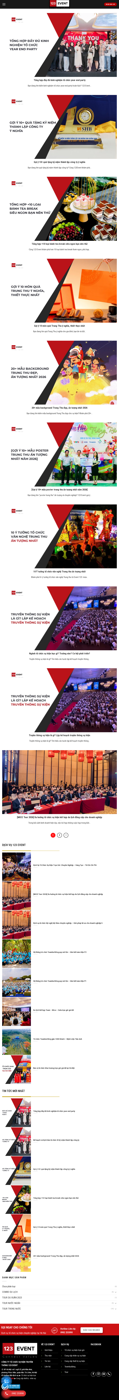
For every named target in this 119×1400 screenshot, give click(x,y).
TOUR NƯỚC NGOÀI (11, 1303)
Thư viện (48, 1355)
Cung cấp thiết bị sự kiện (75, 1361)
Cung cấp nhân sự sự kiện (75, 1355)
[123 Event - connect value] (59, 4)
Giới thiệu (48, 1350)
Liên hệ (48, 1366)
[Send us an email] (103, 1374)
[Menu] (4, 4)
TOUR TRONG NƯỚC (11, 1308)
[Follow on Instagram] (98, 1374)
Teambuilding (70, 1366)
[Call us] (109, 1374)
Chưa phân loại (8, 1286)
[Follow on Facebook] (93, 1374)
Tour (66, 1372)
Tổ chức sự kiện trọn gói (74, 1350)
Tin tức (48, 1361)
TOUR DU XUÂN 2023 (12, 1297)
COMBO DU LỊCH (10, 1292)
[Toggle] (116, 1292)
